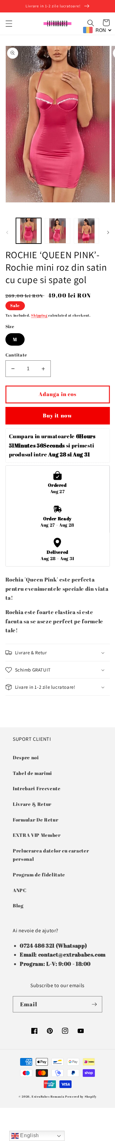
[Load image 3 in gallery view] (86, 231)
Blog (18, 905)
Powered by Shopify (80, 1096)
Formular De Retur (35, 819)
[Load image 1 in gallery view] (29, 231)
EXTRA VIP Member (37, 835)
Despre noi (26, 757)
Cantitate (16, 355)
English (29, 1135)
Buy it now (57, 415)
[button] (8, 23)
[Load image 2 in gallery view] (57, 231)
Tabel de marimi (32, 773)
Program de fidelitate (39, 874)
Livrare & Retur (32, 804)
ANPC (20, 890)
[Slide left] (7, 232)
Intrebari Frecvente (37, 788)
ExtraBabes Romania (48, 1096)
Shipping (39, 315)
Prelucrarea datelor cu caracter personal (51, 854)
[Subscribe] (94, 1004)
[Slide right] (108, 232)
